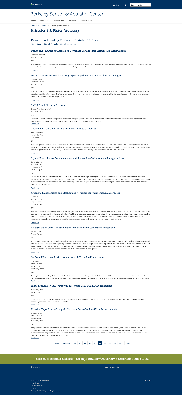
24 (95, 343)
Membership (59, 20)
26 (105, 343)
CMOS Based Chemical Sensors (48, 105)
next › (121, 343)
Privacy (33, 388)
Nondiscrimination (37, 386)
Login (124, 5)
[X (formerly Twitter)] (33, 371)
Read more (35, 70)
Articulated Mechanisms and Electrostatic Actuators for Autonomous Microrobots (75, 192)
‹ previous (66, 343)
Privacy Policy (115, 367)
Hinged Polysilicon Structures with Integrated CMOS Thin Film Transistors (71, 285)
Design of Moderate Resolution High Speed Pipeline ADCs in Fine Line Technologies (76, 75)
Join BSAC (116, 5)
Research (73, 20)
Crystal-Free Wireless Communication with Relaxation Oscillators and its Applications (77, 158)
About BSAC (44, 20)
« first (58, 343)
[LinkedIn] (37, 371)
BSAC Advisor (42, 26)
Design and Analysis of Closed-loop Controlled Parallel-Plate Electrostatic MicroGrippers (78, 50)
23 (90, 343)
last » (128, 343)
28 (115, 343)
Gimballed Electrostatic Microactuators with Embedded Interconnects (69, 257)
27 (110, 343)
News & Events (87, 20)
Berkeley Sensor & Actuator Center (67, 14)
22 (86, 343)
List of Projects (51, 44)
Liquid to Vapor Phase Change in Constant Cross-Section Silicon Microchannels (74, 309)
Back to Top (147, 380)
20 (76, 343)
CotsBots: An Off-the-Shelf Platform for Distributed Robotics (63, 128)
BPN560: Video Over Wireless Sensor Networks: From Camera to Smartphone (73, 227)
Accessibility (35, 383)
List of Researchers (68, 44)
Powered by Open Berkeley (40, 380)
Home (33, 20)
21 (81, 343)
